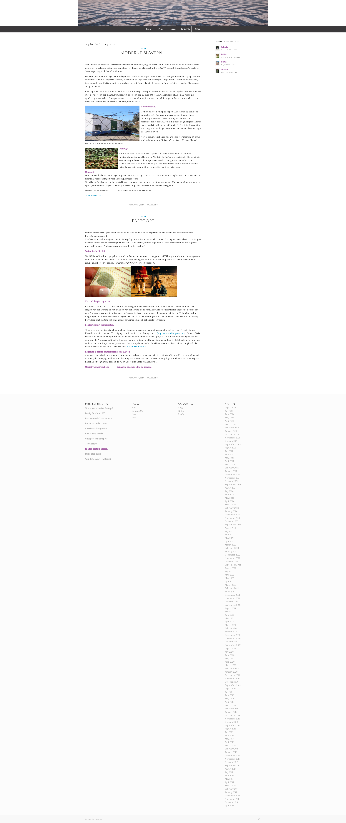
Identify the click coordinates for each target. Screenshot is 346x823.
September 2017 (232, 765)
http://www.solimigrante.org (171, 333)
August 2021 (230, 608)
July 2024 (229, 491)
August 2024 (230, 488)
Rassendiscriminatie (136, 346)
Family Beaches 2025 (95, 413)
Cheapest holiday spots (96, 438)
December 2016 (232, 795)
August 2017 (230, 769)
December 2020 (232, 635)
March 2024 (230, 504)
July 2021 (229, 611)
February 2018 (231, 748)
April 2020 (229, 662)
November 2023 (232, 518)
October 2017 (231, 762)
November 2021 (232, 598)
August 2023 (230, 528)
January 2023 (231, 551)
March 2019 (230, 705)
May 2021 (229, 618)
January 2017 (231, 792)
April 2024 (229, 501)
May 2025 (229, 457)
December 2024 (232, 474)
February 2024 (232, 508)
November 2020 (232, 638)
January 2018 (231, 752)
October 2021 (231, 601)
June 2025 (229, 454)
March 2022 (230, 585)
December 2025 (232, 434)
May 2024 (229, 498)
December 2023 (232, 514)
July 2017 (229, 772)
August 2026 (230, 407)
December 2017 (232, 755)
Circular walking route (96, 428)
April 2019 (229, 702)
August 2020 (230, 648)
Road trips (92, 443)
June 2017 (229, 775)
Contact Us (137, 411)
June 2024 (229, 494)
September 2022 (233, 564)
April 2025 (229, 461)
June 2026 (229, 414)
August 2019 (230, 688)
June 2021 (229, 615)
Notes (181, 411)
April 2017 (229, 782)
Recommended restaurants (98, 418)
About (134, 407)
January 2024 (231, 511)
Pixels (134, 417)
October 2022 (231, 561)
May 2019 (229, 698)
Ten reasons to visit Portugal (99, 408)
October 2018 (231, 722)
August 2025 (230, 447)
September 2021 (232, 605)
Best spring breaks (94, 433)
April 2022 (229, 581)
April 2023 (229, 541)
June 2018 (229, 735)
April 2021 (229, 621)
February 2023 (232, 548)
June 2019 (229, 695)
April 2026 (229, 421)
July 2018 (229, 732)
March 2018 (230, 745)
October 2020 (231, 641)
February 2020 (232, 668)
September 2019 (233, 685)
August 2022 (230, 568)
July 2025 (229, 451)
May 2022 (229, 578)
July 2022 (229, 571)
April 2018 (229, 742)
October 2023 (231, 521)
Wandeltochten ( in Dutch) (98, 459)
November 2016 (232, 799)
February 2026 (232, 427)
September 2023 (233, 524)
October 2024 (231, 481)
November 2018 (232, 718)
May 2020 (229, 658)
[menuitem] (149, 29)
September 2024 (233, 484)
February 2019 (231, 708)
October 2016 (231, 802)
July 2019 (229, 692)
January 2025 (231, 471)
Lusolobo (153, 205)
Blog (143, 48)
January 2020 (231, 672)
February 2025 (232, 467)
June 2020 (229, 655)
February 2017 (231, 789)
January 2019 (231, 712)
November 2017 (232, 759)
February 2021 (231, 628)
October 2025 (231, 441)
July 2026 (229, 411)
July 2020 (229, 652)
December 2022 (232, 554)
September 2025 (233, 444)
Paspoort (143, 220)
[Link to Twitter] (259, 819)
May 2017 (229, 779)
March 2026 (230, 424)
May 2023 (229, 538)
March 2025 (230, 464)
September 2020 (233, 645)
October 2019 (231, 682)
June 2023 (229, 534)
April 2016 (229, 805)
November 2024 (232, 478)
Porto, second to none (96, 423)
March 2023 (230, 544)
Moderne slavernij (143, 52)
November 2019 (232, 678)
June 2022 (229, 574)
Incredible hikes (93, 454)
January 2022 (231, 591)
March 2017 (230, 785)
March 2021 (230, 625)
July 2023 (229, 531)
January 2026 (231, 431)
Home (135, 414)
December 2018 (232, 715)
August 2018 (230, 728)
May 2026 (229, 417)
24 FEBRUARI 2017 (94, 195)
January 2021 (231, 631)
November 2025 (232, 437)
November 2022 (232, 558)
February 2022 (232, 588)
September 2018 (232, 725)
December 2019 (232, 675)
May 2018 (229, 738)
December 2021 (232, 595)
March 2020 (230, 665)
